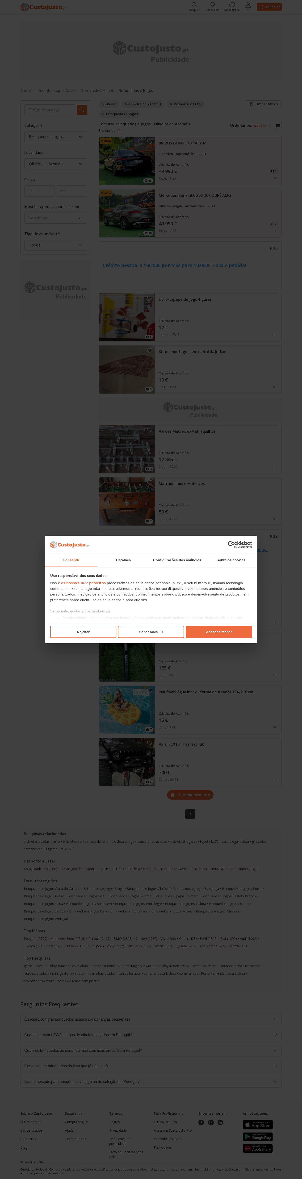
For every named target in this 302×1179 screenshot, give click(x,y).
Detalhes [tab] (123, 560)
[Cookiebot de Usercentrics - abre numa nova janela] (231, 544)
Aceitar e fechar (219, 632)
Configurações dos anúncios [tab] (177, 560)
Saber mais (148, 632)
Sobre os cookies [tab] (231, 560)
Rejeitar (83, 632)
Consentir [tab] (71, 560)
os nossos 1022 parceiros (83, 583)
